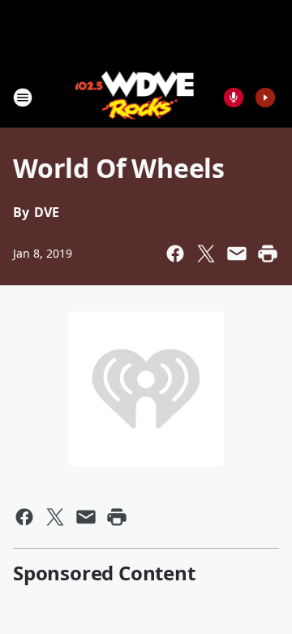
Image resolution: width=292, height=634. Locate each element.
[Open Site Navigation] (22, 97)
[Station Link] (135, 97)
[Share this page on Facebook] (175, 253)
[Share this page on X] (206, 253)
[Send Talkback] (233, 97)
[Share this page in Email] (236, 253)
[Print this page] (267, 253)
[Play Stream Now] (265, 97)
